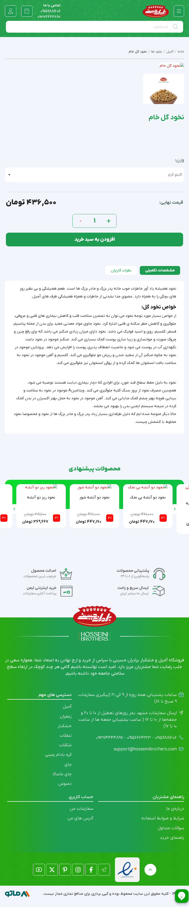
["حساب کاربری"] (10, 11)
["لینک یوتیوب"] (39, 870)
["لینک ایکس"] (52, 870)
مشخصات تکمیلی (160, 270)
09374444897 (49, 16)
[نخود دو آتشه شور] (94, 487)
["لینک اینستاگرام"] (78, 870)
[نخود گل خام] (163, 94)
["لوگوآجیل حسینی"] (155, 11)
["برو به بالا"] (150, 870)
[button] (14, 509)
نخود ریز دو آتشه (41, 497)
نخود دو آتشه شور (94, 497)
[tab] (160, 270)
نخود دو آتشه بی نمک (148, 497)
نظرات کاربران (121, 270)
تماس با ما (50, 8)
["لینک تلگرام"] (104, 870)
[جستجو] (176, 27)
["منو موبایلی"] (178, 11)
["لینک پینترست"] (65, 870)
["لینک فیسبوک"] (91, 870)
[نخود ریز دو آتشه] (41, 487)
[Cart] (26, 11)
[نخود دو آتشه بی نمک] (148, 487)
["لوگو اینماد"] (127, 869)
